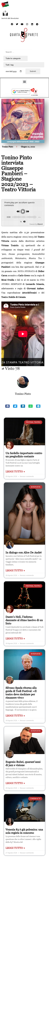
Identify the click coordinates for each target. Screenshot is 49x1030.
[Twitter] (17, 24)
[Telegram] (37, 24)
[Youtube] (22, 24)
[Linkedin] (32, 24)
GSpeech (40, 224)
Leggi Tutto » (15, 471)
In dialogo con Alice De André (24, 552)
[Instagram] (27, 24)
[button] (24, 81)
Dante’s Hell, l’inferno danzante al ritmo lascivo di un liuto (24, 620)
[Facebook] (12, 24)
